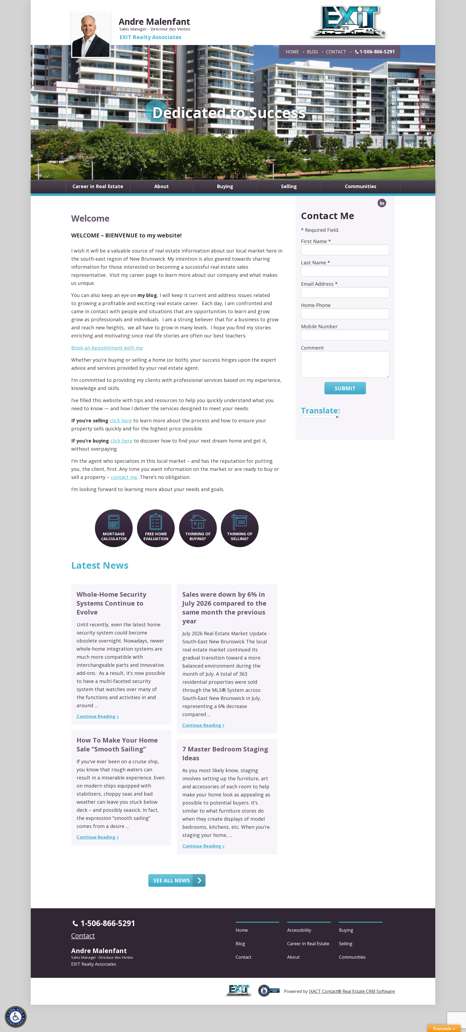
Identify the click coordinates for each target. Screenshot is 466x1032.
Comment (312, 347)
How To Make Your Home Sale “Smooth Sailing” (117, 744)
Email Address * (319, 284)
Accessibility (299, 930)
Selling (289, 186)
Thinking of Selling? (239, 536)
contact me (124, 477)
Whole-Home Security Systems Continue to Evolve (111, 603)
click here (121, 420)
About (161, 186)
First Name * (316, 241)
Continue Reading (96, 716)
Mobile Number (319, 326)
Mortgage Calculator (114, 536)
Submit (345, 388)
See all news (171, 880)
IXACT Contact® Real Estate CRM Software (352, 991)
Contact (336, 52)
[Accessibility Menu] (15, 1017)
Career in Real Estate (98, 186)
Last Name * (315, 262)
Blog (312, 52)
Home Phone (316, 305)
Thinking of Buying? (198, 536)
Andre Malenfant (154, 21)
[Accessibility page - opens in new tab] (271, 994)
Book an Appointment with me (107, 347)
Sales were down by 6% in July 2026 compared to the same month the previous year (224, 607)
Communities (360, 186)
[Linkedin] (382, 203)
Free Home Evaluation (155, 536)
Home (292, 52)
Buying (225, 186)
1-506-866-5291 (377, 51)
